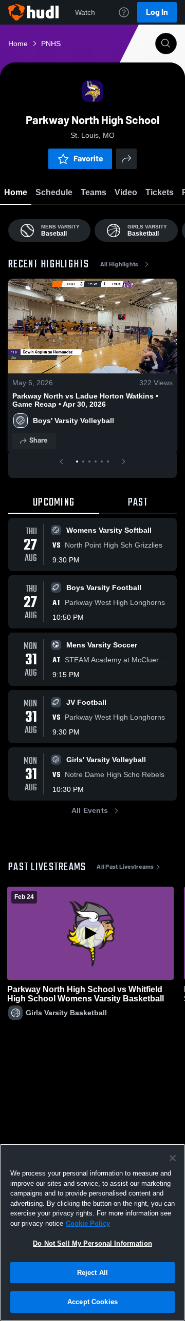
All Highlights (119, 264)
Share (38, 440)
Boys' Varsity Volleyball (73, 420)
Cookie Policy (88, 1223)
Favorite (88, 158)
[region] (92, 1232)
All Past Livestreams (125, 867)
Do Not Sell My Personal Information (92, 1243)
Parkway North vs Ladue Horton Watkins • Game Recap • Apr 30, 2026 (85, 400)
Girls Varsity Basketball (66, 1013)
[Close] (172, 1158)
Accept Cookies (92, 1302)
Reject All (92, 1272)
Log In (157, 12)
